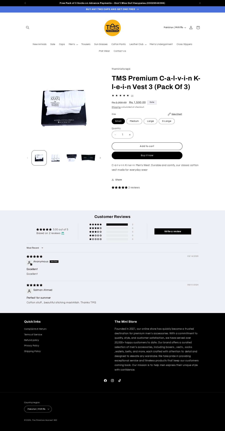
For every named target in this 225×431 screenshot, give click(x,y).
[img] (35, 256)
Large (150, 121)
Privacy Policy (31, 346)
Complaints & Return (35, 329)
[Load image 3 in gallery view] (72, 157)
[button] (27, 27)
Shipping (116, 107)
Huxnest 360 (51, 420)
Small (118, 121)
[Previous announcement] (25, 3)
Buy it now (147, 155)
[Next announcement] (200, 3)
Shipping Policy (32, 351)
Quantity (116, 128)
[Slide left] (27, 158)
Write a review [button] (172, 231)
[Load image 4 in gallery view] (88, 157)
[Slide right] (100, 158)
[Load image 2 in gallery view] (55, 157)
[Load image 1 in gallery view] (39, 157)
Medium (134, 121)
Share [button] (118, 180)
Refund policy (31, 340)
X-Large (166, 121)
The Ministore (38, 420)
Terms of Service (33, 335)
